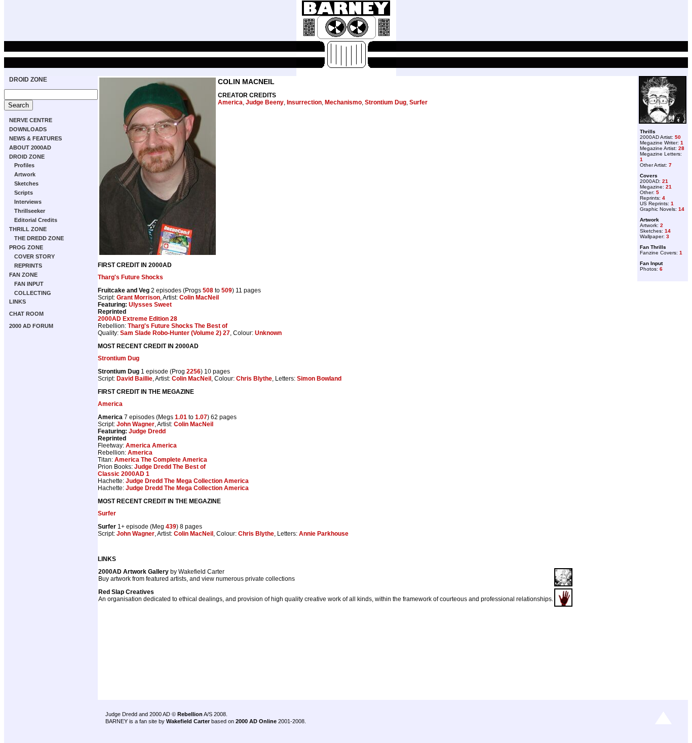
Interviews (28, 202)
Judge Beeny (265, 102)
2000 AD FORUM (31, 326)
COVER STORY (34, 256)
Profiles (24, 165)
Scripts (23, 193)
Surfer (418, 102)
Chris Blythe (254, 378)
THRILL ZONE (28, 229)
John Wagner (136, 424)
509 (226, 290)
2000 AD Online (256, 721)
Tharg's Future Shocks (130, 277)
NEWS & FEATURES (35, 138)
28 (681, 148)
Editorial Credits (35, 220)
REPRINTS (28, 266)
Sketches (26, 183)
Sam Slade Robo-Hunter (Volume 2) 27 (175, 333)
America (230, 102)
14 (681, 209)
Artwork (24, 174)
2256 (193, 371)
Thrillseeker (29, 211)
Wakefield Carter (188, 721)
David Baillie (134, 378)
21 (665, 181)
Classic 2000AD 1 (123, 473)
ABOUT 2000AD (30, 147)
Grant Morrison (138, 297)
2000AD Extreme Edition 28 (137, 318)
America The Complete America (160, 459)
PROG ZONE (26, 247)
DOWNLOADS (28, 129)
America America (151, 445)
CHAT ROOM (26, 314)
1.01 (181, 417)
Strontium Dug (385, 102)
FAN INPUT (29, 284)
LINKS (17, 302)
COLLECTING (32, 293)
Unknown (268, 333)
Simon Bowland (319, 378)
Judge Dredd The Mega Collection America (187, 481)
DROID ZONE (28, 79)
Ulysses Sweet (150, 304)
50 (678, 137)
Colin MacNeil (199, 297)
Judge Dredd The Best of (170, 466)
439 (171, 526)
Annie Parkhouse (324, 533)
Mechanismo (343, 102)
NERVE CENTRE (30, 120)
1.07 (201, 417)
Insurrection (304, 102)
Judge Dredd (147, 431)
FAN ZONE (23, 275)
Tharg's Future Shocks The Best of (177, 325)
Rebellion (190, 714)
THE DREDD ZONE (39, 238)
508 (208, 290)
